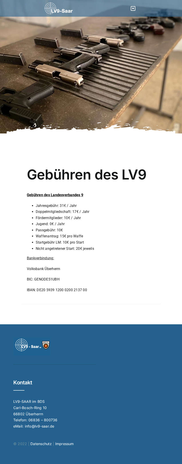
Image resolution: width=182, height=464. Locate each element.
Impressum (64, 444)
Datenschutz (41, 444)
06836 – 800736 (42, 420)
